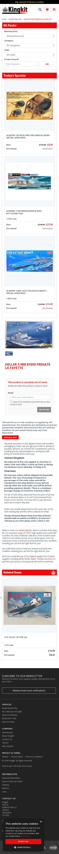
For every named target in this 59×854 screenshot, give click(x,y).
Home (4, 19)
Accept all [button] (23, 841)
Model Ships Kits (15, 19)
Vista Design (27, 766)
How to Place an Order (12, 781)
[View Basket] (47, 10)
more (50, 559)
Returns (5, 788)
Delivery (5, 784)
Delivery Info (10, 437)
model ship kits (25, 530)
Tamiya (40, 559)
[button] (23, 847)
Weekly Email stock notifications (29, 690)
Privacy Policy (17, 756)
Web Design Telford (10, 766)
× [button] (41, 822)
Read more (25, 836)
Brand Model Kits (9, 708)
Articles (5, 756)
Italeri (33, 559)
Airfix (21, 559)
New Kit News (8, 721)
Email (10, 393)
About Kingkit (8, 736)
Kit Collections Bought (12, 711)
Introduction (7, 732)
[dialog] (23, 835)
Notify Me (44, 409)
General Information (11, 778)
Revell (27, 559)
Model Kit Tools (9, 718)
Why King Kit (7, 746)
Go (47, 64)
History (5, 742)
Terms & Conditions (34, 756)
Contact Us (7, 739)
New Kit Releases (10, 715)
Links (4, 791)
